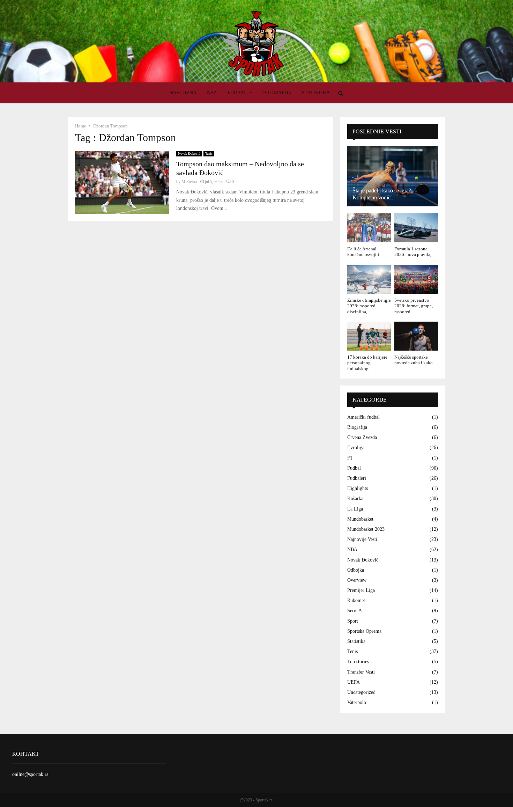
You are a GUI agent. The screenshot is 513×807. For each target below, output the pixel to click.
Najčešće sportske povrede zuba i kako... (415, 359)
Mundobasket (360, 519)
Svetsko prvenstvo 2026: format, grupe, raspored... (413, 306)
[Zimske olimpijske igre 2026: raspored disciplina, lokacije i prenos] (369, 279)
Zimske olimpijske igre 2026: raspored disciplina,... (369, 306)
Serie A (354, 610)
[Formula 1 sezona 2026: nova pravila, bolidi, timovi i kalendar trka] (416, 227)
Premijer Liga (361, 590)
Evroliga (355, 447)
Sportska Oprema (364, 631)
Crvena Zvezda (362, 437)
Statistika (316, 92)
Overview (356, 580)
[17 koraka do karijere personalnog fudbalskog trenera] (369, 336)
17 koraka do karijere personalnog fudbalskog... (367, 362)
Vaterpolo (356, 702)
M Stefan (189, 181)
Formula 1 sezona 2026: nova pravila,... (414, 251)
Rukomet (356, 600)
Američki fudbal (363, 417)
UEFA (353, 682)
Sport (352, 621)
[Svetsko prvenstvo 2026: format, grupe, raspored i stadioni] (416, 279)
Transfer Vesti (361, 672)
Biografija (277, 92)
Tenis (209, 153)
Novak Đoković (189, 153)
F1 (349, 458)
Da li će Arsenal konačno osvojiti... (364, 251)
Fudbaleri (356, 478)
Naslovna (183, 92)
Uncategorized (361, 692)
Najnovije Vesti (362, 539)
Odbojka (355, 570)
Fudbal (237, 92)
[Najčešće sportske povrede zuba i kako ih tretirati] (416, 336)
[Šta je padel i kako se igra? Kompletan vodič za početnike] (392, 176)
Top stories (358, 661)
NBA (212, 92)
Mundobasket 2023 (366, 529)
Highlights (357, 488)
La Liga (355, 509)
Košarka (355, 498)
